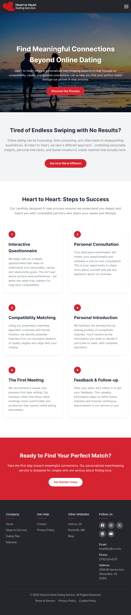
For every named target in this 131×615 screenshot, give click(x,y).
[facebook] (102, 525)
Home (9, 524)
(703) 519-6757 (108, 559)
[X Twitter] (119, 525)
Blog (71, 536)
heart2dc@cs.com (110, 548)
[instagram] (111, 525)
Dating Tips (13, 536)
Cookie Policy (87, 600)
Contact (41, 524)
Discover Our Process (65, 91)
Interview (11, 542)
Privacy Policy (45, 530)
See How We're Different (65, 163)
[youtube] (111, 533)
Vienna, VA (75, 524)
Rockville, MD (76, 530)
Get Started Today (65, 482)
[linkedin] (102, 533)
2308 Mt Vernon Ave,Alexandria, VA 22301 (111, 574)
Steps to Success (16, 530)
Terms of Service (45, 600)
